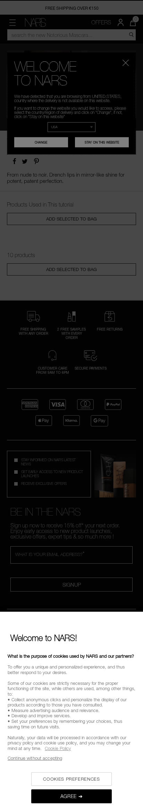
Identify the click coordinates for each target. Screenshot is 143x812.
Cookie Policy (58, 748)
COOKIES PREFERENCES (71, 779)
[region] (71, 712)
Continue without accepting (35, 758)
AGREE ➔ (71, 796)
